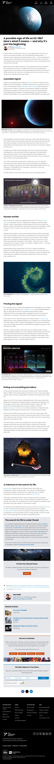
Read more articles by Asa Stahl (22, 599)
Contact (29, 715)
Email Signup (30, 710)
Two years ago (43, 318)
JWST (30, 82)
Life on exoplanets (21, 587)
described (41, 531)
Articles (19, 589)
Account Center (7, 745)
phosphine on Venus (29, 309)
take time (8, 488)
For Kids (5, 719)
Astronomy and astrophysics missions (22, 585)
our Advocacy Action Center (25, 544)
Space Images (19, 712)
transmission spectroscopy (29, 86)
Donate (27, 573)
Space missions (38, 587)
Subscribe (43, 678)
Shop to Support (43, 712)
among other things (10, 510)
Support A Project (44, 710)
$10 (22, 653)
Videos (17, 715)
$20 (31, 653)
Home (14, 589)
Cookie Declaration (7, 758)
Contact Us (15, 745)
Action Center (30, 707)
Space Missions (7, 711)
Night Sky (5, 714)
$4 (13, 653)
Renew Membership (44, 707)
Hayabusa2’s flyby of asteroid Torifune (25, 626)
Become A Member (32, 712)
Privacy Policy (22, 680)
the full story (36, 494)
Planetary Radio (19, 710)
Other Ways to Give (44, 718)
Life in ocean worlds (12, 587)
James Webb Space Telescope (40, 585)
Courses (17, 718)
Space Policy (6, 717)
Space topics (46, 587)
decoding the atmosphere (15, 408)
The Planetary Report (20, 720)
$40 (40, 653)
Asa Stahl (17, 595)
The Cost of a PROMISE (20, 610)
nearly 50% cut (18, 528)
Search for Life (30, 587)
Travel (40, 715)
